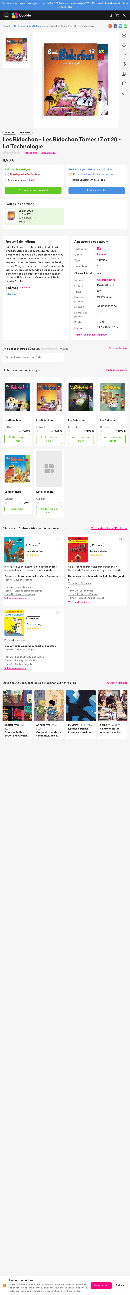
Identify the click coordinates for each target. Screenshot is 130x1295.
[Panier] (117, 15)
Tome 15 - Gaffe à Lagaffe (18, 664)
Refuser (120, 1285)
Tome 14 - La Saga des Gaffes (20, 660)
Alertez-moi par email (36, 190)
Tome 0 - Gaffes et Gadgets (20, 649)
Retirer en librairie (96, 190)
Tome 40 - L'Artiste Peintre (83, 594)
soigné (30, 180)
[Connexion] (124, 15)
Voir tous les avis (118, 348)
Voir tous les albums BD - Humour (109, 528)
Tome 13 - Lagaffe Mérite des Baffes (24, 656)
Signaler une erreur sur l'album (90, 334)
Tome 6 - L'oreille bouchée (18, 587)
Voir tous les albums (116, 369)
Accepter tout (101, 1285)
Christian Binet (106, 279)
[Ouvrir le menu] (6, 15)
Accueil (6, 26)
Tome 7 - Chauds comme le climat (23, 590)
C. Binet (8, 427)
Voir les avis (30, 152)
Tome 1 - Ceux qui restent (18, 579)
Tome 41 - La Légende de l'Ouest (86, 597)
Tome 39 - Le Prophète (80, 590)
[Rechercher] (110, 15)
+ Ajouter (25, 287)
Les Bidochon (36, 26)
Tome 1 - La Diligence (79, 583)
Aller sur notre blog (117, 682)
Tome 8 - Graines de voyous (19, 594)
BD (14, 26)
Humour (22, 26)
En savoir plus (65, 6)
